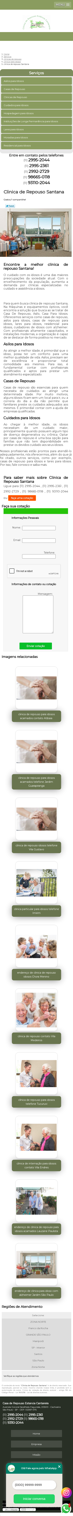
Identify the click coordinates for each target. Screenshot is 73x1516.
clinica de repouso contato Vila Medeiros (36, 1038)
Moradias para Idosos (16, 137)
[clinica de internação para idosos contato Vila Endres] (36, 1136)
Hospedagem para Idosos (18, 113)
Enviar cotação (36, 646)
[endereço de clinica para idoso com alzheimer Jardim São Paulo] (36, 1263)
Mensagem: (45, 593)
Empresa (36, 1444)
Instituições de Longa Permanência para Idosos (31, 121)
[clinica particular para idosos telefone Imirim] (36, 881)
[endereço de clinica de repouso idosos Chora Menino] (36, 945)
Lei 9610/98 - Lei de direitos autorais (31, 1392)
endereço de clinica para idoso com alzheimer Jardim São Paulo (36, 1292)
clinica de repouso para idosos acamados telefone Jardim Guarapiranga (36, 781)
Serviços (36, 73)
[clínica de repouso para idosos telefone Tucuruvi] (36, 1072)
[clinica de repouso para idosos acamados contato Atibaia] (36, 687)
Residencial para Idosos (17, 145)
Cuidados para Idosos (16, 105)
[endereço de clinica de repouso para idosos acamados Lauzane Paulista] (36, 1199)
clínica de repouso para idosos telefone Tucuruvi (36, 1101)
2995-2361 (39, 165)
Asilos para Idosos (14, 81)
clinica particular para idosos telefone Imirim (36, 911)
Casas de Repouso (14, 89)
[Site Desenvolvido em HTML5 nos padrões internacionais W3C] (28, 1509)
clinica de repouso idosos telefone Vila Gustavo (36, 847)
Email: (17, 540)
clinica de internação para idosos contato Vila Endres (36, 1165)
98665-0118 (39, 176)
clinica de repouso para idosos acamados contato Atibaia (36, 716)
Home (36, 1433)
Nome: (17, 527)
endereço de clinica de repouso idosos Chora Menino (36, 974)
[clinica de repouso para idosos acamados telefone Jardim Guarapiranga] (36, 750)
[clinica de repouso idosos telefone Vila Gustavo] (36, 818)
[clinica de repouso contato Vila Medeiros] (36, 1009)
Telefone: (50, 552)
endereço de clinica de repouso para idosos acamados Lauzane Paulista (36, 1229)
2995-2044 (39, 159)
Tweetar (10, 206)
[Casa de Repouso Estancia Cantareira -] (36, 20)
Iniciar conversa (34, 1499)
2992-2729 (39, 171)
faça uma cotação (22, 498)
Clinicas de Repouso (15, 97)
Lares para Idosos (14, 129)
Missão (36, 1454)
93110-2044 (39, 182)
